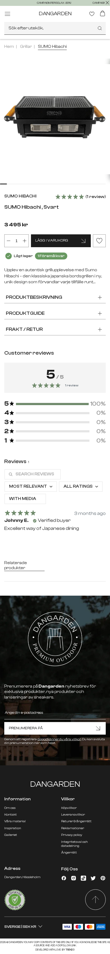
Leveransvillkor (73, 814)
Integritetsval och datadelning (74, 844)
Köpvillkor (69, 808)
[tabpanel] (55, 502)
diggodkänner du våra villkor (59, 739)
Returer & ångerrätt (76, 821)
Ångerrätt (69, 852)
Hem (9, 46)
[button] (55, 403)
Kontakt (10, 814)
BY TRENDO (67, 949)
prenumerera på (26, 728)
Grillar (26, 46)
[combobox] (55, 28)
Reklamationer (72, 828)
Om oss (9, 808)
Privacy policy (71, 835)
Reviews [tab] (16, 461)
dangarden (55, 13)
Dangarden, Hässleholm (22, 877)
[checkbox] (25, 499)
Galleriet (10, 835)
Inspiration (12, 828)
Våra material (15, 821)
